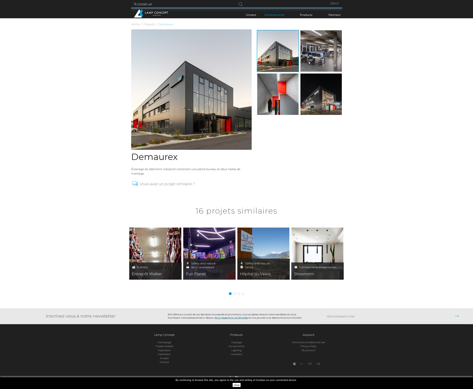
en (301, 363)
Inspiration (164, 350)
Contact (164, 362)
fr (310, 363)
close (237, 384)
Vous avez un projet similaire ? (167, 184)
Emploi (164, 358)
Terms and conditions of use (308, 342)
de (319, 363)
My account (308, 350)
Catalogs (236, 342)
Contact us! (144, 4)
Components (236, 346)
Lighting (236, 350)
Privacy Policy (309, 346)
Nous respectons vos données (231, 317)
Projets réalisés (164, 346)
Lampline (236, 354)
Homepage (164, 342)
